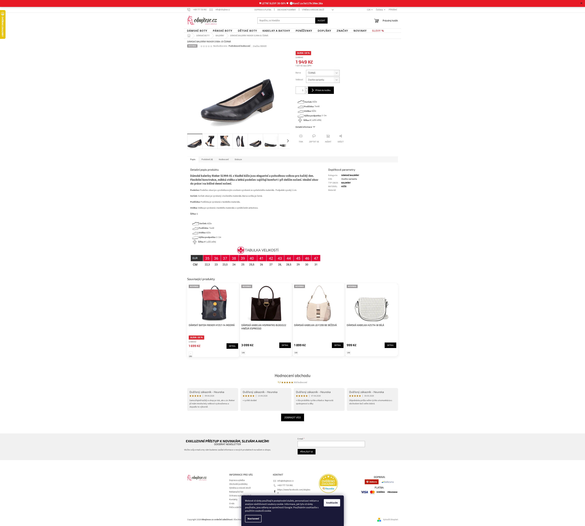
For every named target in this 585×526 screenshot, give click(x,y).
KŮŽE (343, 186)
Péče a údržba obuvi (238, 507)
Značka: (260, 46)
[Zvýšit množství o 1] (306, 88)
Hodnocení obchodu (292, 375)
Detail (232, 346)
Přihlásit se (306, 451)
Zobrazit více (292, 417)
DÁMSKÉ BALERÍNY (350, 175)
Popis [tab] (192, 159)
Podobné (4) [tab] (207, 159)
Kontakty (233, 499)
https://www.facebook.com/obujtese (293, 491)
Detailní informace (304, 127)
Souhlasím (332, 502)
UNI (243, 352)
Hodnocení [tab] (224, 159)
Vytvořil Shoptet (390, 519)
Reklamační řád (236, 491)
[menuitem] (197, 30)
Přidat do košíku (323, 90)
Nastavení (253, 518)
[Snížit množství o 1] (306, 92)
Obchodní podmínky (286, 9)
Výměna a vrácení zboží (313, 9)
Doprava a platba (262, 9)
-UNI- (190, 354)
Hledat (321, 20)
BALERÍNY (346, 182)
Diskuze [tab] (238, 159)
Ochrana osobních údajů (240, 495)
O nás (231, 503)
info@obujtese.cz (285, 480)
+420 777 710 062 (285, 485)
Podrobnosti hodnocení (239, 46)
